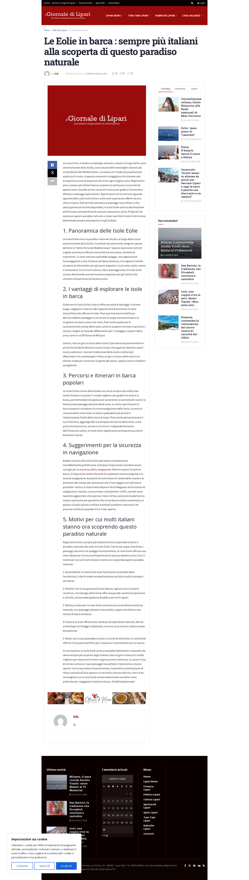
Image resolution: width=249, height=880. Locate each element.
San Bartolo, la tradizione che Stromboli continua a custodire (191, 272)
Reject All (44, 865)
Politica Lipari (151, 794)
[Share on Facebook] (52, 165)
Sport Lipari (150, 812)
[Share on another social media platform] (52, 181)
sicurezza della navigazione (95, 469)
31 (104, 829)
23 (131, 815)
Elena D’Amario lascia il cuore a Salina (190, 152)
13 (117, 808)
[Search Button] (192, 3)
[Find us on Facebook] (185, 866)
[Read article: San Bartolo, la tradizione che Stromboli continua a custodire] (168, 271)
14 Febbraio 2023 (73, 73)
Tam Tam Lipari (138, 15)
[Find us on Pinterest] (194, 866)
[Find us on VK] (199, 866)
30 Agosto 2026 (190, 283)
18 (108, 815)
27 (117, 822)
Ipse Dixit (100, 3)
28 (122, 822)
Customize (22, 865)
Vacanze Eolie (85, 3)
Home (47, 3)
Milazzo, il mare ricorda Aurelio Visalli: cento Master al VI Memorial (177, 246)
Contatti (148, 833)
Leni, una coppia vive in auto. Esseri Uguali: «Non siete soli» (191, 298)
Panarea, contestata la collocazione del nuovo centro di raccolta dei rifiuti (190, 327)
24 (104, 822)
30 (131, 822)
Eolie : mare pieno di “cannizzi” (189, 131)
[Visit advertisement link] (97, 698)
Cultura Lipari (151, 799)
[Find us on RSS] (204, 866)
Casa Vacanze (191, 15)
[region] (44, 853)
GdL (56, 73)
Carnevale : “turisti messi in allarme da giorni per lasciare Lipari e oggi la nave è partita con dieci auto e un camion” (191, 183)
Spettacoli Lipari (149, 806)
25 (108, 822)
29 (126, 822)
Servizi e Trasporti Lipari (63, 3)
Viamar (89, 335)
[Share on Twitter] (52, 173)
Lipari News (113, 15)
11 (108, 808)
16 (131, 808)
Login (202, 3)
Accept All (66, 865)
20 (117, 815)
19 (113, 815)
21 (122, 815)
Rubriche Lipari (165, 15)
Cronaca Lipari (148, 788)
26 (113, 822)
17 (104, 815)
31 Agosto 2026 (170, 255)
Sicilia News (113, 3)
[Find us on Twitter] (189, 866)
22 (126, 815)
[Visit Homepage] (67, 15)
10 (104, 808)
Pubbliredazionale (78, 30)
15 (126, 808)
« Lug (105, 835)
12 (113, 808)
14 (122, 808)
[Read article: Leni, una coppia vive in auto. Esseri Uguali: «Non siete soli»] (168, 297)
